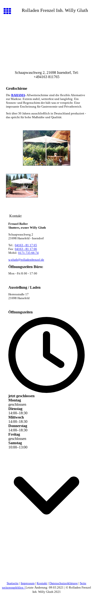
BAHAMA (18, 95)
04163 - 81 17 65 (26, 245)
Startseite (13, 583)
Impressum (28, 583)
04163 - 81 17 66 (26, 249)
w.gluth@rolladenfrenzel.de (26, 259)
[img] (46, 44)
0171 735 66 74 (28, 253)
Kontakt (42, 583)
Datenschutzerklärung (63, 583)
